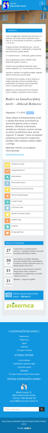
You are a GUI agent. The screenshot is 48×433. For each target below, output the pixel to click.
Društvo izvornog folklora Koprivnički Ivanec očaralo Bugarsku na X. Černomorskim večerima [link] (23, 67)
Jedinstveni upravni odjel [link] (24, 363)
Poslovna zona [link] (17, 207)
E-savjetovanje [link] (16, 201)
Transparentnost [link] (18, 170)
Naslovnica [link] (24, 336)
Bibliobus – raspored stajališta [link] (24, 279)
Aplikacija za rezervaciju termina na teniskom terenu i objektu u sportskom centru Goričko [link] (22, 91)
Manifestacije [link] (16, 220)
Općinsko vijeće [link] (24, 367)
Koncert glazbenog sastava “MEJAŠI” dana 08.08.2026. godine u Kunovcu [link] (21, 61)
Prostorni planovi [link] (18, 183)
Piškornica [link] (24, 339)
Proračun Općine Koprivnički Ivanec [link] (24, 374)
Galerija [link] (24, 346)
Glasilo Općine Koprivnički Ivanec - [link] (25, 295)
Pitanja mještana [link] (17, 232)
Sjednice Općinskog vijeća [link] (20, 214)
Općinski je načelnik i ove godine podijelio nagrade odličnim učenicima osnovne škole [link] (24, 73)
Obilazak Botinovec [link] (15, 154)
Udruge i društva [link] (24, 350)
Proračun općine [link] (17, 164)
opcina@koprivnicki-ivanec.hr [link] (24, 401)
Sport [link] (24, 343)
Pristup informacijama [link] (19, 195)
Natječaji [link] (14, 226)
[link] (45, 8)
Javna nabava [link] (16, 176)
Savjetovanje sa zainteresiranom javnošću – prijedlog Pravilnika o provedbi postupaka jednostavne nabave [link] (28, 251)
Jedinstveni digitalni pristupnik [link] (22, 189)
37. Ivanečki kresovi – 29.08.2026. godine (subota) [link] (23, 56)
